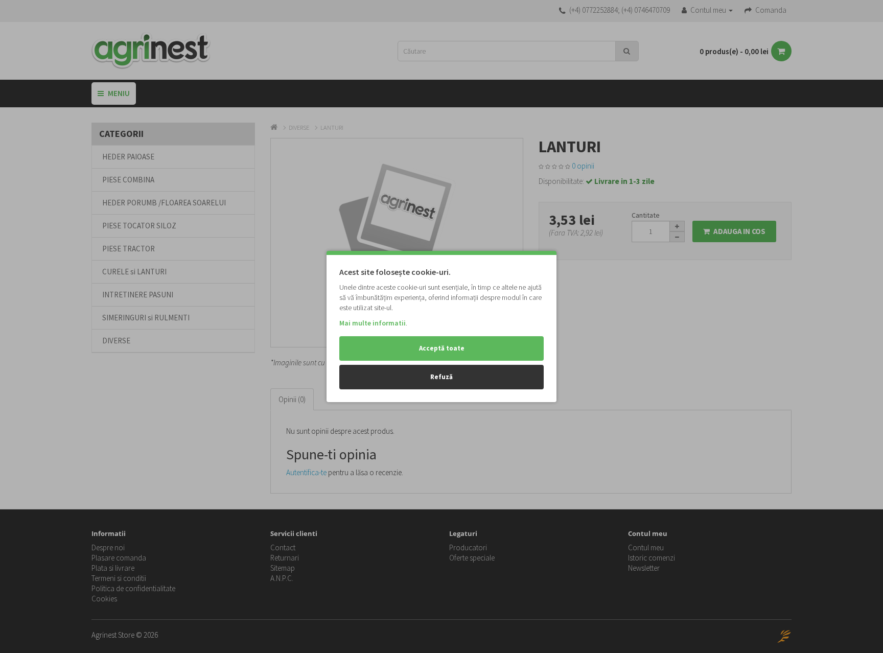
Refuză (441, 376)
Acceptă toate (441, 348)
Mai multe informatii (372, 323)
